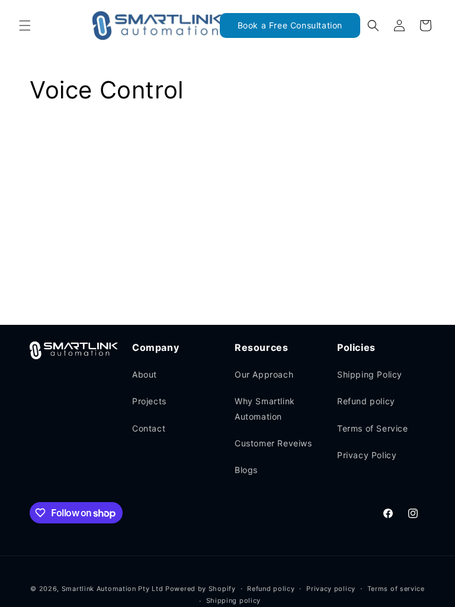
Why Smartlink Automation (265, 408)
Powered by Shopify (200, 588)
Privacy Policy (366, 455)
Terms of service (396, 588)
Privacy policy (330, 588)
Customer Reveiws (273, 443)
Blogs (246, 470)
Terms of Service (372, 428)
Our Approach (264, 374)
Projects (149, 401)
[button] (25, 25)
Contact (148, 428)
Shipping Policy (369, 374)
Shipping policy (233, 600)
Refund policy (366, 401)
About (144, 374)
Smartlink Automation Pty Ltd (113, 588)
